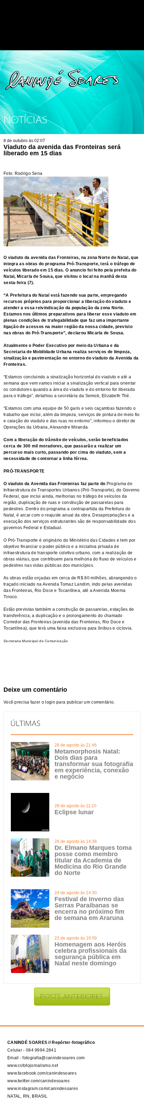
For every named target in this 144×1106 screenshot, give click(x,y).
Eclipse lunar (74, 812)
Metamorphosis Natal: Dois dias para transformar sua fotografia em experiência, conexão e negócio (94, 764)
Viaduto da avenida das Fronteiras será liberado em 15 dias (62, 150)
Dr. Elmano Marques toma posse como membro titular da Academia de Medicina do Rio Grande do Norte (93, 860)
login (50, 702)
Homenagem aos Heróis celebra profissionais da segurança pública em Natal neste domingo (91, 954)
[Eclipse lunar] (30, 829)
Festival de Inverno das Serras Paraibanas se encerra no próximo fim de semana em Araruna (89, 908)
